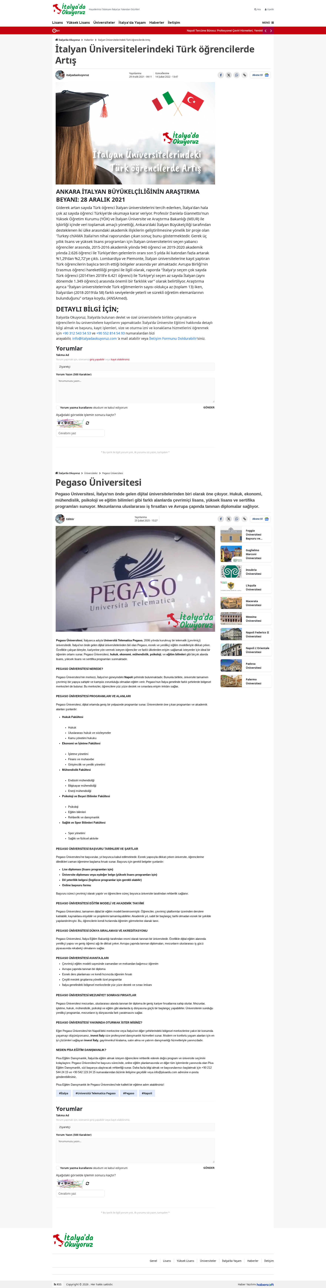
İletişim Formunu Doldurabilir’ (173, 338)
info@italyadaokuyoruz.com (94, 338)
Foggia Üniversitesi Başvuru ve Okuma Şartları (256, 534)
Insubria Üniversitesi (253, 572)
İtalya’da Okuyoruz (69, 39)
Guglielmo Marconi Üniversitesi (253, 554)
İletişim (174, 23)
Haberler (156, 23)
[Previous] (265, 30)
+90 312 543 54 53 (77, 333)
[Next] (271, 30)
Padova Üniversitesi (253, 665)
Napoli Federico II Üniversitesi (257, 634)
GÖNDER (209, 407)
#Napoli (147, 1093)
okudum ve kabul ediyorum (94, 407)
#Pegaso (128, 1093)
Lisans (57, 23)
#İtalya (63, 1093)
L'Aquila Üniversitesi (253, 587)
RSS (59, 1284)
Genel (153, 1261)
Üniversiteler (104, 23)
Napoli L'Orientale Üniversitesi (257, 650)
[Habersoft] (265, 1284)
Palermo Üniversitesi (253, 681)
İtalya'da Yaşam (132, 23)
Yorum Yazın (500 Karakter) (73, 374)
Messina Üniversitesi (253, 618)
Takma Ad (62, 355)
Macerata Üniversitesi (253, 603)
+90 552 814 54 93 (110, 333)
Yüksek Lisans (78, 23)
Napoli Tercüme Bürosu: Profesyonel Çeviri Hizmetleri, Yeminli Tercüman (102, 30)
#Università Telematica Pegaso (96, 1093)
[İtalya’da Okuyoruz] (73, 1241)
